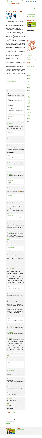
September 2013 (29, 112)
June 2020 (29, 77)
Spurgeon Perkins (29, 59)
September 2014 (29, 103)
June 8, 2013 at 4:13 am (10, 338)
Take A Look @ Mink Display (9, 401)
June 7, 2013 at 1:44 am (10, 162)
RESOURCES (26, 4)
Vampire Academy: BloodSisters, (16, 23)
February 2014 (29, 108)
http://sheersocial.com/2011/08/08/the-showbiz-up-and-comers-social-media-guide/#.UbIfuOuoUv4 (15, 264)
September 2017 (29, 81)
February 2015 (29, 100)
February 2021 (29, 71)
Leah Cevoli (10, 138)
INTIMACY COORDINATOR (32, 4)
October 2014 (29, 102)
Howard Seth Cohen (12, 247)
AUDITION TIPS (22, 4)
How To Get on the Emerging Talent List (31, 66)
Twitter (10, 81)
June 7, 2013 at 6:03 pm (10, 254)
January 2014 (29, 109)
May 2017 (29, 84)
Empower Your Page (11, 370)
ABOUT (10, 4)
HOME (7, 4)
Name (14, 419)
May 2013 (29, 115)
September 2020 (29, 75)
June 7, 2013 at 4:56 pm (11, 215)
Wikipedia (15, 81)
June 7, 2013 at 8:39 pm (10, 300)
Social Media (9, 81)
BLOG (19, 4)
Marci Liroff (11, 2)
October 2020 (29, 74)
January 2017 (29, 87)
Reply (9, 113)
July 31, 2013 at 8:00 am (10, 398)
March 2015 (29, 99)
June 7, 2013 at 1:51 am (10, 174)
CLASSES (16, 4)
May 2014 (29, 106)
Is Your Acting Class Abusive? (31, 57)
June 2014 (29, 105)
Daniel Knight (10, 123)
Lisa (9, 222)
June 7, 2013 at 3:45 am (10, 187)
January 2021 (29, 72)
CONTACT (8, 5)
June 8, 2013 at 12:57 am (11, 332)
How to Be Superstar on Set (30, 15)
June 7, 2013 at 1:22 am (10, 145)
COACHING (13, 4)
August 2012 (29, 121)
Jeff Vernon (10, 241)
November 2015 (29, 93)
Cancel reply (21, 412)
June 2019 (29, 78)
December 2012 (29, 118)
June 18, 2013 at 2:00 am (12, 116)
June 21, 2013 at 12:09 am (11, 378)
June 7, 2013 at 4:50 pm (11, 180)
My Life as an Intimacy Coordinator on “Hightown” (31, 16)
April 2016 (29, 90)
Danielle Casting (10, 202)
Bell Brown (16, 412)
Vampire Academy (12, 81)
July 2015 (29, 96)
